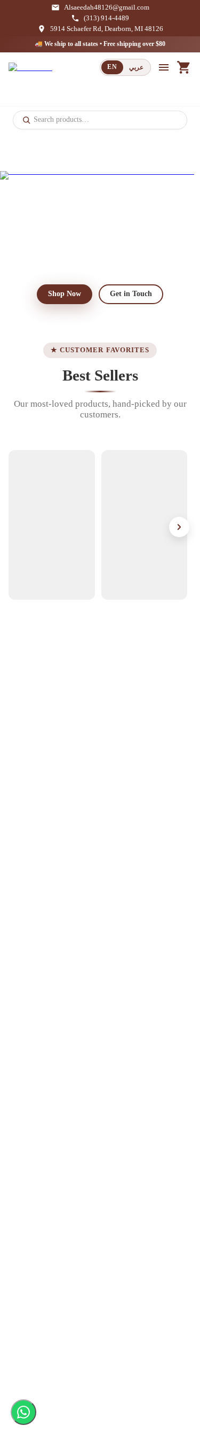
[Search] (26, 120)
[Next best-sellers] (179, 527)
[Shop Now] (100, 221)
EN (112, 67)
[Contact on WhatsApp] (23, 1412)
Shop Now (64, 294)
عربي (136, 67)
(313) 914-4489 (106, 18)
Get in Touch (131, 294)
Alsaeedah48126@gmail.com (106, 7)
